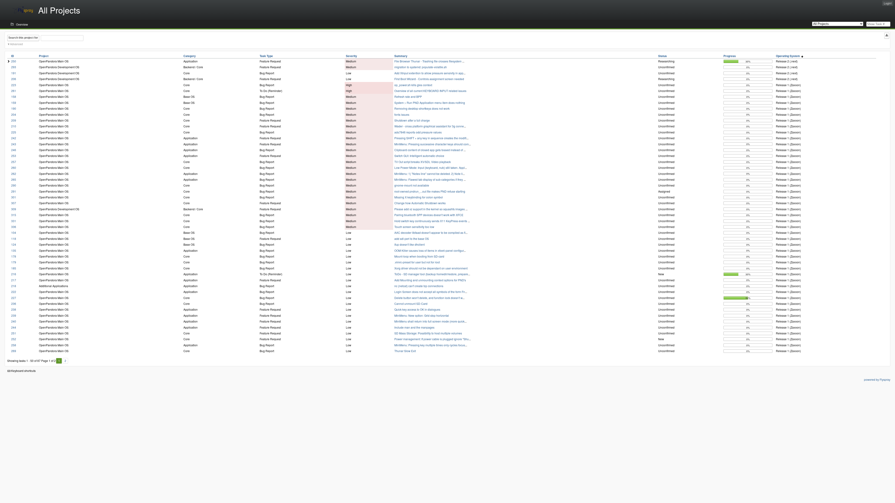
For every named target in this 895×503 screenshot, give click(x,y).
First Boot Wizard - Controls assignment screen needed (429, 79)
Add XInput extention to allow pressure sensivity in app (428, 73)
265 (13, 179)
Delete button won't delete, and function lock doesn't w (428, 298)
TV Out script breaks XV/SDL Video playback (422, 162)
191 (13, 73)
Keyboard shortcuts (23, 371)
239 (13, 315)
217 (13, 280)
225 (13, 132)
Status (662, 56)
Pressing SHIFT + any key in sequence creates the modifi (430, 138)
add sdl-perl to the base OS (411, 239)
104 (13, 233)
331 (13, 221)
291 (13, 191)
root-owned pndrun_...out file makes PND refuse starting (429, 191)
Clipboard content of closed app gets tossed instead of (429, 150)
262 (13, 174)
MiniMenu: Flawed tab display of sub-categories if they (429, 179)
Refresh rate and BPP (408, 97)
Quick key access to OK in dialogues (417, 309)
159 (13, 103)
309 (13, 209)
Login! (888, 3)
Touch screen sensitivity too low (414, 227)
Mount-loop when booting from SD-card (419, 256)
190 (13, 108)
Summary (400, 56)
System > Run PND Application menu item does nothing (429, 103)
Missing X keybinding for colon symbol (418, 197)
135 (13, 250)
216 (13, 274)
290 (13, 185)
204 (13, 114)
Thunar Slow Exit (405, 351)
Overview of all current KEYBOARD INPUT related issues (430, 91)
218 (13, 286)
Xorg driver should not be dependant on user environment (431, 268)
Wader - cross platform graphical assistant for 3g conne (429, 126)
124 (13, 244)
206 (13, 79)
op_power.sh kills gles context (413, 85)
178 (13, 256)
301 (13, 197)
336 (13, 227)
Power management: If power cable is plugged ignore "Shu (431, 339)
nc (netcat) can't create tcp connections (418, 286)
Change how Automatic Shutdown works (420, 203)
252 (13, 339)
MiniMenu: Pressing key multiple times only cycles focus (429, 345)
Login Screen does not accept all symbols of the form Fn (429, 292)
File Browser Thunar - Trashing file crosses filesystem (428, 61)
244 (13, 327)
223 (13, 85)
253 (13, 156)
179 (13, 262)
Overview (22, 24)
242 (13, 138)
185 (13, 268)
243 (13, 144)
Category (189, 56)
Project (43, 56)
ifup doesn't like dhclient (409, 244)
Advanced (16, 44)
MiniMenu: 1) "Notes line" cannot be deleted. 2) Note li (428, 174)
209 (13, 120)
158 (13, 97)
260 (13, 168)
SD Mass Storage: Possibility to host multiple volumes (428, 333)
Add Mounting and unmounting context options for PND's (430, 280)
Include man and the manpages (414, 327)
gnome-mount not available (411, 185)
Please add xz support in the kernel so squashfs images (429, 209)
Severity (351, 56)
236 (13, 304)
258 (13, 345)
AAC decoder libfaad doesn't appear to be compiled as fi (429, 233)
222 (13, 292)
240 (13, 321)
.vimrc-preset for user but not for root (417, 262)
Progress (729, 56)
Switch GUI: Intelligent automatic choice (419, 156)
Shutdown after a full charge (412, 120)
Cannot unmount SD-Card (410, 304)
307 (13, 203)
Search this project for (23, 37)
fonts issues (401, 114)
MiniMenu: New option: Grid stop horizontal (421, 315)
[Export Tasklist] (886, 36)
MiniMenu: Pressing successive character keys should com (431, 144)
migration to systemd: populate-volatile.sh (420, 67)
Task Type (266, 56)
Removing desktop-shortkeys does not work (422, 108)
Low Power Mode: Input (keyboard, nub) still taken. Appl (429, 168)
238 (13, 309)
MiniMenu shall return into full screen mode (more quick (429, 321)
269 (13, 351)
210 (13, 126)
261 (13, 91)
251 (13, 333)
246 (13, 150)
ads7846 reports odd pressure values (418, 132)
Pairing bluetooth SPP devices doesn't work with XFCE (428, 215)
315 (13, 215)
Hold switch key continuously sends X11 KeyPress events (431, 221)
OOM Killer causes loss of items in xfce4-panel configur (429, 250)
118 (13, 239)
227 (13, 298)
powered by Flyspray (877, 379)
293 (13, 67)
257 (13, 162)
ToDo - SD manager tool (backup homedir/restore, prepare (431, 274)
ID (12, 56)
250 (13, 61)
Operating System (788, 56)
